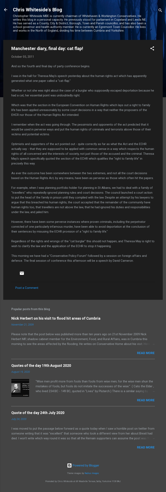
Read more (146, 353)
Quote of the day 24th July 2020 (37, 413)
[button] (152, 49)
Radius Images (92, 473)
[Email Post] (21, 274)
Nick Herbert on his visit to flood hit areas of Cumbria (55, 318)
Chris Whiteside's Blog (37, 10)
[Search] (160, 11)
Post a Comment (26, 288)
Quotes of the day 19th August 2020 (41, 365)
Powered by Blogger (85, 465)
